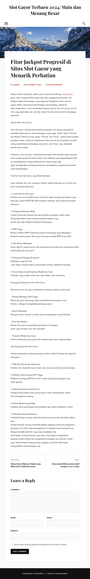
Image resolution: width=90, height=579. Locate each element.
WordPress (38, 573)
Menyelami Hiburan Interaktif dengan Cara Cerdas (65, 465)
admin (16, 85)
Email (50, 518)
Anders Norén (61, 573)
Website (14, 531)
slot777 (69, 94)
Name (14, 518)
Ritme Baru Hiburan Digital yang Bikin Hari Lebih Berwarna (26, 465)
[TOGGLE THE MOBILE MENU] (6, 23)
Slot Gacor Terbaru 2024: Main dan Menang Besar (45, 10)
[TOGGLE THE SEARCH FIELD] (84, 23)
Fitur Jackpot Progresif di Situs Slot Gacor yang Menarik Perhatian (41, 68)
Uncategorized (55, 85)
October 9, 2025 (34, 85)
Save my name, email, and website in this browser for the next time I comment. (40, 544)
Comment (16, 490)
